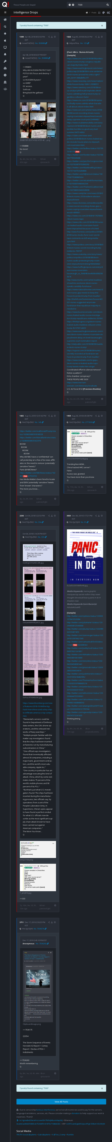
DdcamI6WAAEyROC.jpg (33, 622)
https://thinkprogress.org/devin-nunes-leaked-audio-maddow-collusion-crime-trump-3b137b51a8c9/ (84, 324)
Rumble (70, 1134)
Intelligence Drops (26, 12)
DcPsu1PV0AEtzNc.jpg (32, 697)
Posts (94, 12)
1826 (69, 36)
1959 (69, 415)
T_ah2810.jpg (25, 893)
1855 (22, 415)
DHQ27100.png (26, 859)
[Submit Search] (108, 5)
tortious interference (45, 1109)
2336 (22, 515)
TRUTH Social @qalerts (26, 1134)
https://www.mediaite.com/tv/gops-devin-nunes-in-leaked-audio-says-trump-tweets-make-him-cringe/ (82, 363)
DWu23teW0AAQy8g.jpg (77, 458)
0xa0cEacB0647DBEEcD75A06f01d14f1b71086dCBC (38, 1123)
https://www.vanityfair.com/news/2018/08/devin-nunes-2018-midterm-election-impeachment (85, 196)
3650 (69, 515)
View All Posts (61, 1101)
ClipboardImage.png (32, 1024)
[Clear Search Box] (73, 5)
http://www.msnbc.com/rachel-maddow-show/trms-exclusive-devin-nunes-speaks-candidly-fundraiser (84, 283)
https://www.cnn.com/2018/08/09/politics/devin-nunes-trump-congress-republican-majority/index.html (85, 61)
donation (76, 1113)
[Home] (87, 12)
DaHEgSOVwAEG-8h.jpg (33, 562)
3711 (22, 922)
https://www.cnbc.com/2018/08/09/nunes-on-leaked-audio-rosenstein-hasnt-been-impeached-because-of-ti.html (85, 225)
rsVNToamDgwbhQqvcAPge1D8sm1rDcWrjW (85, 1123)
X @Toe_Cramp (58, 1134)
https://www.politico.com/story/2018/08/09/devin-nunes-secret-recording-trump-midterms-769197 (85, 247)
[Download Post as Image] (52, 36)
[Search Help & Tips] (69, 5)
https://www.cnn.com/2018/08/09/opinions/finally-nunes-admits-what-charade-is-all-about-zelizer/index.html (84, 103)
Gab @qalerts (44, 1134)
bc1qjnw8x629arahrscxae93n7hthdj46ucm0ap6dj (41, 1120)
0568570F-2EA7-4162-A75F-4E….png (35, 140)
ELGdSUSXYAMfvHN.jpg (77, 585)
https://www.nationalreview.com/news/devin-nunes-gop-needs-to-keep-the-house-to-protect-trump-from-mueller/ (85, 292)
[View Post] (55, 36)
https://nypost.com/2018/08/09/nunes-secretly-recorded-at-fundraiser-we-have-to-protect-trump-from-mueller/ (84, 353)
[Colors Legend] (103, 12)
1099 (22, 36)
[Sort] (99, 12)
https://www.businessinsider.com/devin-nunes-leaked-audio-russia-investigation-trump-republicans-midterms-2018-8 (85, 315)
